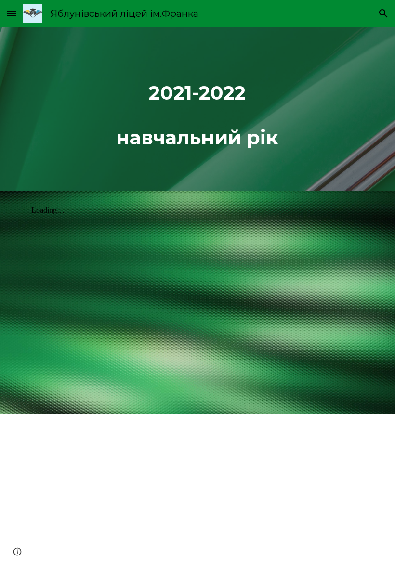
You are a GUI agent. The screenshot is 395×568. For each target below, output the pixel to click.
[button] (11, 13)
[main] (198, 109)
